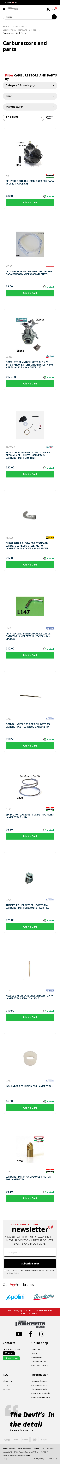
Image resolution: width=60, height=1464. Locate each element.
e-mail (10, 1353)
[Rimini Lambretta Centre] (12, 8)
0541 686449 (13, 1358)
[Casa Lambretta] (50, 628)
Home (6, 26)
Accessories (36, 1357)
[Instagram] (41, 1334)
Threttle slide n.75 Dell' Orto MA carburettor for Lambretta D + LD (27, 906)
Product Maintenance (40, 1397)
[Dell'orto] (50, 175)
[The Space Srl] (27, 1455)
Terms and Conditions (40, 1381)
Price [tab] (9, 96)
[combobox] (27, 17)
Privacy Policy (32, 1270)
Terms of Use (50, 1270)
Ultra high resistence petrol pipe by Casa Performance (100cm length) (29, 273)
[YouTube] (19, 1334)
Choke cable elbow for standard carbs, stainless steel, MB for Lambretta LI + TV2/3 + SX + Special (27, 546)
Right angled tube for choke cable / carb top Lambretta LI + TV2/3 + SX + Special (28, 636)
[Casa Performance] (50, 266)
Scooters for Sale (38, 1361)
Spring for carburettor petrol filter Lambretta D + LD (30, 816)
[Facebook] (30, 1334)
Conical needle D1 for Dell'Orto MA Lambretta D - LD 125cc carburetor (28, 725)
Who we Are (8, 1381)
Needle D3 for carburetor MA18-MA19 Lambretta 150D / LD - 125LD (29, 997)
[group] (16, 1297)
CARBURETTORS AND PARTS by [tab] (31, 77)
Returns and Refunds (40, 1393)
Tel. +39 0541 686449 (11, 1349)
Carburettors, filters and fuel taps (20, 30)
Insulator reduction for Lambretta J (29, 1086)
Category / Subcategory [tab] (20, 85)
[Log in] (48, 9)
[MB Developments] (50, 538)
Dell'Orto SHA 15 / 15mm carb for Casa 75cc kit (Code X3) (30, 182)
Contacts (6, 1385)
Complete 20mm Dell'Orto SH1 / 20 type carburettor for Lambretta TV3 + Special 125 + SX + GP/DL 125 (29, 365)
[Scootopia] (50, 356)
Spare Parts (36, 1349)
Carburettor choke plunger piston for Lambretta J (28, 1178)
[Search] (54, 16)
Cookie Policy (51, 1459)
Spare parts (18, 27)
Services (6, 1389)
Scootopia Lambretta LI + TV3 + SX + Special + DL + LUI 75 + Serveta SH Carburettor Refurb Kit (28, 455)
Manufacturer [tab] (14, 106)
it (8, 1458)
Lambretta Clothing (39, 1365)
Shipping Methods (39, 1389)
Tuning (34, 1353)
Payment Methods (39, 1385)
